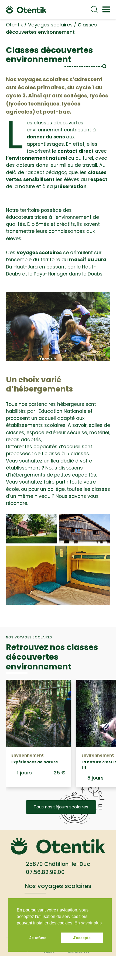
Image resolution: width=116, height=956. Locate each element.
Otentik (14, 24)
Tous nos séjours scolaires (61, 807)
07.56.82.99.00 (45, 872)
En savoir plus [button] (88, 923)
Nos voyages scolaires (58, 886)
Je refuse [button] (37, 937)
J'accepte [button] (82, 937)
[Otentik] (26, 9)
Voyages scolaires (50, 24)
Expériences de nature (34, 762)
